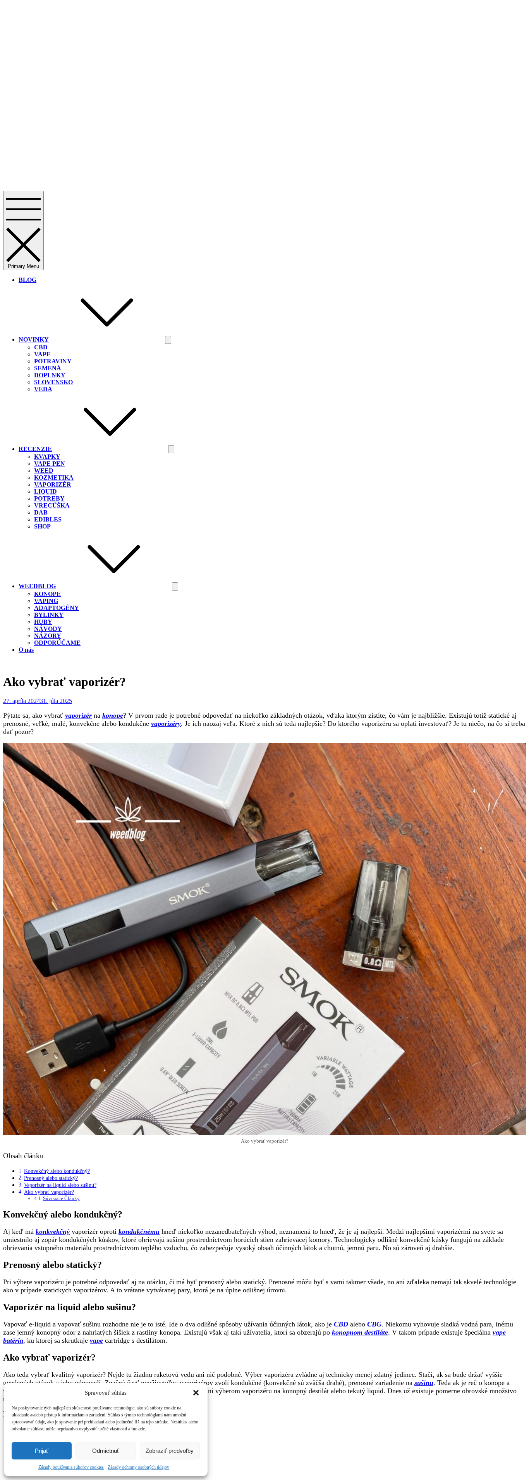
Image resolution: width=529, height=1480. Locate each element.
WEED (43, 470)
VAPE (42, 354)
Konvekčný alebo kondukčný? (57, 1171)
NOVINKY (34, 339)
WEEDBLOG (37, 586)
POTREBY (49, 498)
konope (112, 715)
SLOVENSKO (53, 382)
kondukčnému (139, 1231)
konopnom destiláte (360, 1332)
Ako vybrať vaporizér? (49, 1192)
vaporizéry (166, 723)
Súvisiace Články (61, 1198)
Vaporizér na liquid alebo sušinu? (60, 1185)
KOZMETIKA (54, 477)
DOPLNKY (49, 375)
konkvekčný (53, 1231)
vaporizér (78, 715)
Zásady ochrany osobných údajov (138, 1467)
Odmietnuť (105, 1450)
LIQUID (45, 491)
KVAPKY (47, 456)
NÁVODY (48, 628)
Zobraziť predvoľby (170, 1450)
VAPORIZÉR (52, 484)
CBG (374, 1324)
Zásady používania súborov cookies (71, 1467)
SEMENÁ (47, 368)
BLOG (27, 279)
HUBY (43, 621)
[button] (196, 1393)
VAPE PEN (49, 463)
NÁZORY (47, 635)
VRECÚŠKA (52, 505)
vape (96, 1340)
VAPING (46, 601)
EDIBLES (48, 519)
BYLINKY (49, 614)
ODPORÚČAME (57, 642)
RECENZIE (35, 449)
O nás (26, 649)
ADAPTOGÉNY (56, 607)
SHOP (42, 526)
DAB (41, 512)
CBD (41, 347)
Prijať (41, 1450)
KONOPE (47, 594)
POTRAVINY (53, 361)
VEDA (43, 389)
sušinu (423, 1383)
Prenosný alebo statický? (51, 1178)
